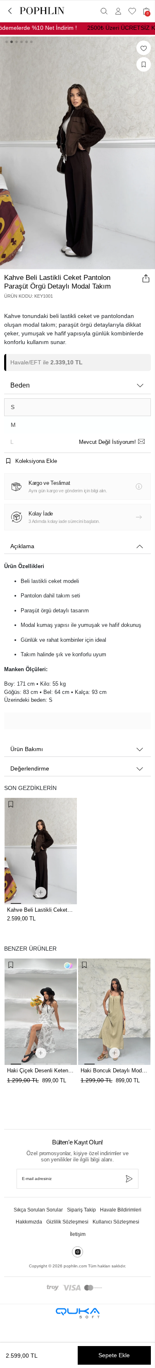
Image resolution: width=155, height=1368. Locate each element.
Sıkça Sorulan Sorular (38, 1210)
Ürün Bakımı (26, 749)
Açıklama (22, 546)
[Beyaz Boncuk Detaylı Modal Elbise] (114, 1012)
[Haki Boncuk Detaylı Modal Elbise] (41, 1012)
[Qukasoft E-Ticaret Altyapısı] (78, 1313)
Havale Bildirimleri (120, 1210)
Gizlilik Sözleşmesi (67, 1222)
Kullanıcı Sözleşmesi (116, 1222)
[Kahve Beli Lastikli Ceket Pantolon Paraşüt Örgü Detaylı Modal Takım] (41, 851)
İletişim (78, 1234)
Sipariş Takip (81, 1210)
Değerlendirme (29, 768)
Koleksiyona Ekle (35, 461)
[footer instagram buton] (77, 1251)
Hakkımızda (29, 1222)
